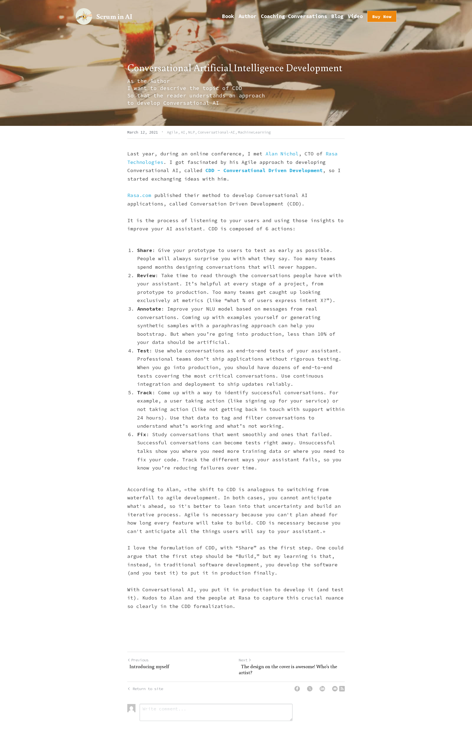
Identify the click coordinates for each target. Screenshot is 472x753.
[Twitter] (309, 688)
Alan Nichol (282, 153)
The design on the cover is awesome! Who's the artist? (288, 669)
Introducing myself (148, 666)
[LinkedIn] (322, 688)
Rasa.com (139, 195)
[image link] (84, 16)
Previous (140, 660)
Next (243, 660)
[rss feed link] (342, 688)
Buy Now (381, 16)
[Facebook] (297, 688)
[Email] (335, 688)
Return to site (147, 688)
